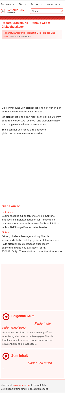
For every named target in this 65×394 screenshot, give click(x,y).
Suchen (35, 4)
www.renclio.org (21, 385)
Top (21, 4)
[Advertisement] (32, 71)
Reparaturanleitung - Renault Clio (22, 32)
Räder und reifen (40, 363)
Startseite (6, 4)
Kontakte (52, 4)
